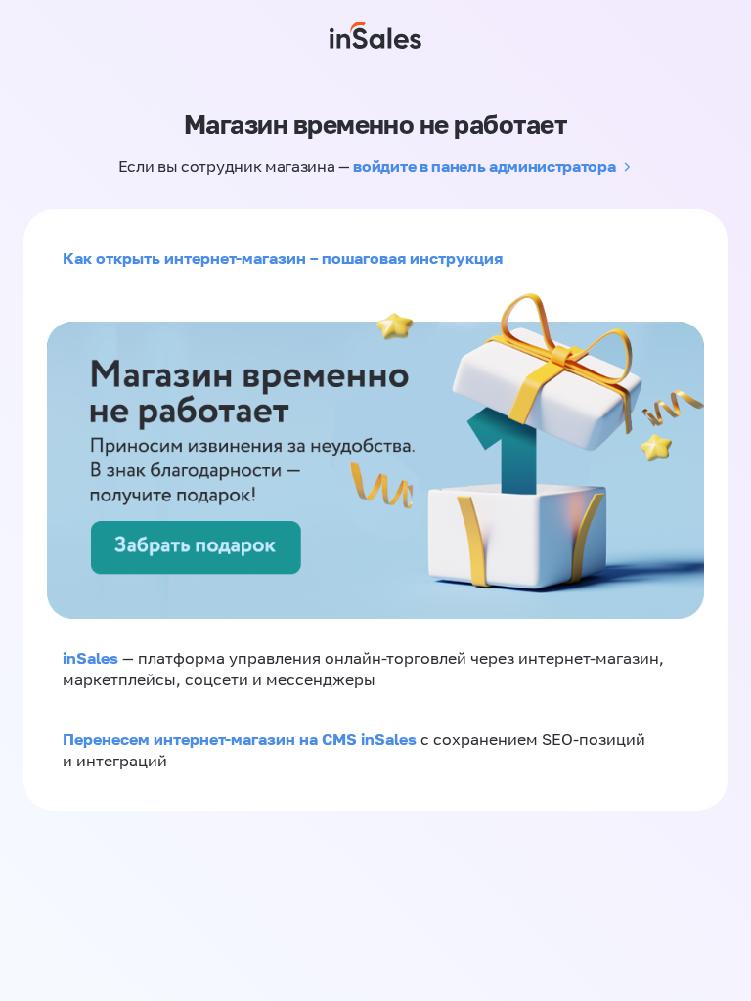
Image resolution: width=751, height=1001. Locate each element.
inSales (90, 658)
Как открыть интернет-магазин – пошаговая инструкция (283, 258)
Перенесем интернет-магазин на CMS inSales (241, 739)
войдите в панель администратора (484, 166)
